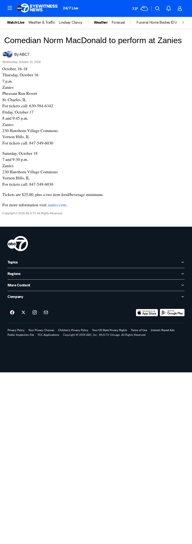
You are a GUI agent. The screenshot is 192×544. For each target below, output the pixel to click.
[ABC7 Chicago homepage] (37, 8)
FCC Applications (48, 334)
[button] (10, 8)
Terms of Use (139, 330)
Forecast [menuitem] (118, 22)
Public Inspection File (20, 334)
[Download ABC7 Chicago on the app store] (147, 312)
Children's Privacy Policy (73, 330)
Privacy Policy (16, 330)
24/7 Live (70, 8)
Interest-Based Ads (163, 330)
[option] (17, 22)
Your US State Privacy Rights (109, 330)
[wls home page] (17, 243)
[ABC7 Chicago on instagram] (34, 312)
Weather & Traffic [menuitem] (41, 22)
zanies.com (57, 204)
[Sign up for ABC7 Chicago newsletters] (46, 312)
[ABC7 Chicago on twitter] (23, 312)
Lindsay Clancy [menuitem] (70, 22)
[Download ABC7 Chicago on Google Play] (172, 312)
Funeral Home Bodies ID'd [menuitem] (157, 22)
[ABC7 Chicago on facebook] (12, 312)
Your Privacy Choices (41, 330)
